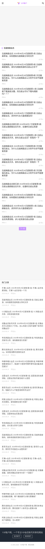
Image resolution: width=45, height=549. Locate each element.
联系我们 (28, 536)
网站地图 (31, 545)
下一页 (22, 228)
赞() (41, 59)
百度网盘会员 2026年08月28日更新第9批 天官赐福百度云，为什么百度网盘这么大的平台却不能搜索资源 (22, 77)
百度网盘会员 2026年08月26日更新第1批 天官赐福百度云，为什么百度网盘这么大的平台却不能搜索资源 (22, 173)
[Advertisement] (22, 15)
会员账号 (17, 536)
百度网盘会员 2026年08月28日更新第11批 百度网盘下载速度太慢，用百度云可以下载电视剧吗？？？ (22, 91)
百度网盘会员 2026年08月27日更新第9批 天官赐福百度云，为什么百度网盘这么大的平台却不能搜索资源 (22, 148)
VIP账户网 (22, 3)
